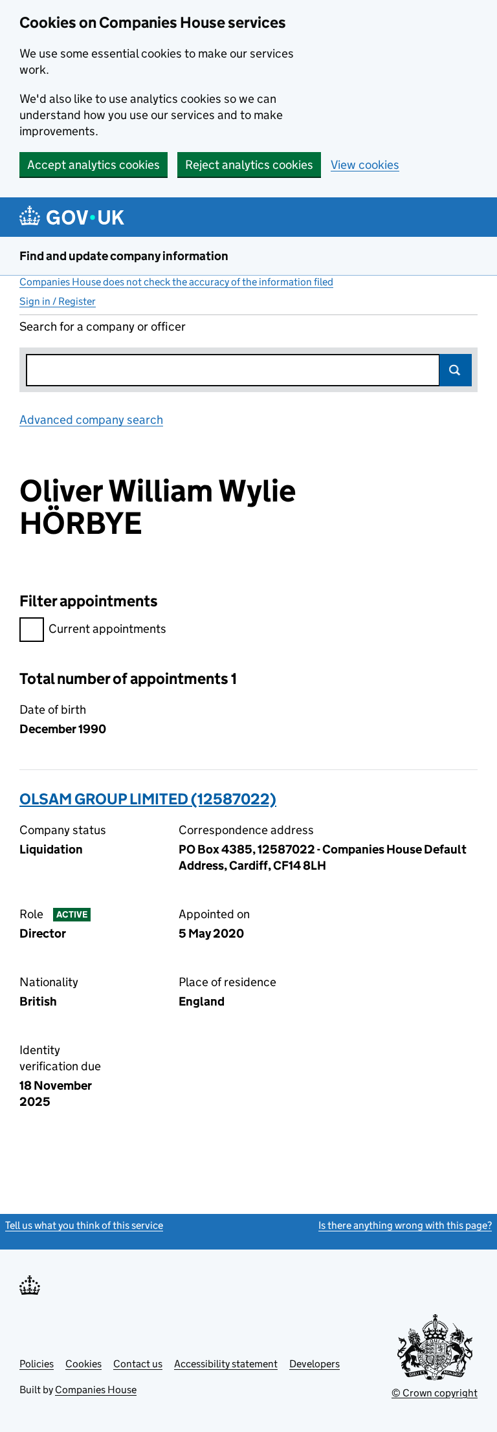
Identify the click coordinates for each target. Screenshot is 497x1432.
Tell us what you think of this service (84, 1225)
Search (455, 370)
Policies (36, 1364)
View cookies (365, 165)
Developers (314, 1364)
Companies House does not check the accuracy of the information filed (176, 282)
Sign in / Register (57, 301)
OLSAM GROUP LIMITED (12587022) (147, 798)
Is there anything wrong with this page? (405, 1225)
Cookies (83, 1364)
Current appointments (107, 628)
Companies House (96, 1389)
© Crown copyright (435, 1393)
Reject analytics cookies (249, 164)
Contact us (137, 1364)
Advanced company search (91, 419)
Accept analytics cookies (93, 164)
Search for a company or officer (102, 326)
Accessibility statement (226, 1364)
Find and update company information (123, 255)
